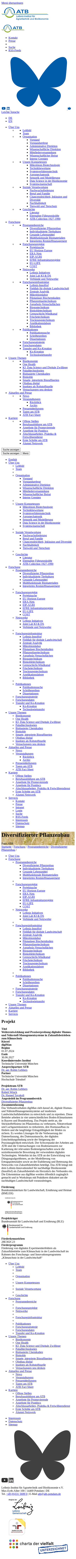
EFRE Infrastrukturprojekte (45, 259)
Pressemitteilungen (33, 408)
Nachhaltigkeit (38, 203)
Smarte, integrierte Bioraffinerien (41, 380)
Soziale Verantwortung (35, 187)
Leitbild (27, 130)
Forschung (14, 221)
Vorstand (35, 139)
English (12, 459)
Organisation (30, 136)
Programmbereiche (33, 225)
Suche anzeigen (11, 449)
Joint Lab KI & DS (40, 275)
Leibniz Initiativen (40, 272)
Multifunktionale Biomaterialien (47, 237)
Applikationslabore (40, 323)
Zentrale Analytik (39, 291)
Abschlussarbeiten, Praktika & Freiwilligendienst (39, 435)
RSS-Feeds (14, 50)
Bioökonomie (30, 361)
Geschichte (29, 209)
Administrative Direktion (43, 146)
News (26, 395)
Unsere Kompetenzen (35, 161)
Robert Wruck (9, 1092)
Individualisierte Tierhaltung (45, 231)
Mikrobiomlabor (39, 294)
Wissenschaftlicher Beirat (44, 155)
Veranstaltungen (31, 399)
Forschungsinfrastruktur (36, 282)
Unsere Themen (17, 357)
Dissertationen (38, 338)
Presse (12, 40)
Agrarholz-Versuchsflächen (45, 304)
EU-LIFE (35, 263)
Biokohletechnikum (41, 310)
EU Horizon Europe (41, 250)
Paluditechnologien (33, 370)
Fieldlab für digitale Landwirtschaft (49, 288)
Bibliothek (35, 326)
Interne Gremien (39, 158)
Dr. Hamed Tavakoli (12, 1095)
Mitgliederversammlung (43, 152)
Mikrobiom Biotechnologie (45, 165)
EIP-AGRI (36, 256)
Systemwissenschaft (41, 184)
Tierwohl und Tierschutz (43, 206)
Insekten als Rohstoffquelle (38, 386)
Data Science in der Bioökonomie (48, 180)
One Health (29, 364)
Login (19, 810)
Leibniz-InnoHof (39, 285)
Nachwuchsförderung (42, 190)
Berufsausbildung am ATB (37, 424)
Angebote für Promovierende (39, 427)
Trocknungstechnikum (42, 320)
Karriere (13, 418)
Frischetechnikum (39, 316)
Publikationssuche (40, 332)
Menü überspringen (12, 2)
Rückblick (35, 402)
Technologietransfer (41, 354)
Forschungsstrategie (34, 342)
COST (33, 266)
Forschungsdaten (32, 345)
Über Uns (13, 127)
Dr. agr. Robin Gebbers (14, 1069)
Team (26, 133)
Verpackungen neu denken (37, 389)
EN (10, 121)
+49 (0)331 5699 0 (16, 1493)
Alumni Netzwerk (33, 443)
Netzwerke (29, 269)
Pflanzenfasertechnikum (43, 301)
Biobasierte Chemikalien (36, 373)
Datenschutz (22, 823)
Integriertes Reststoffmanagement (48, 240)
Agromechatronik (39, 174)
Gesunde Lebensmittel (42, 234)
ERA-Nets (36, 253)
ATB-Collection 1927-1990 (45, 218)
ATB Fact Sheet (31, 414)
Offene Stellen (31, 421)
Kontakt (12, 37)
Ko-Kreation (37, 351)
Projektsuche (37, 247)
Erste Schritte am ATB (35, 440)
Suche (11, 47)
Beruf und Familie (40, 193)
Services (13, 797)
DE (10, 117)
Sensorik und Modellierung (45, 177)
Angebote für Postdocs (35, 430)
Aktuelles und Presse (20, 392)
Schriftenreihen (38, 335)
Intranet (20, 807)
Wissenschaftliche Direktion (45, 149)
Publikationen (30, 329)
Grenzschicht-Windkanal (43, 313)
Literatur (34, 212)
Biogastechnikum (39, 307)
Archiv (33, 405)
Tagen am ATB (31, 411)
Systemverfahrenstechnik (44, 171)
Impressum (22, 820)
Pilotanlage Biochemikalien (45, 297)
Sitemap (20, 826)
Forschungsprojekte (34, 244)
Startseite (6, 846)
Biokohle (28, 376)
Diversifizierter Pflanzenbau (45, 228)
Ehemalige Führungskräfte (44, 215)
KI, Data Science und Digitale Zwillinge (45, 367)
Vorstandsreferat (39, 142)
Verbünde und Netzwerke (44, 278)
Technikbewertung (40, 168)
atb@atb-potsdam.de (49, 1493)
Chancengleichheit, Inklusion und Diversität (47, 541)
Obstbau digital (31, 383)
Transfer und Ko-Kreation (37, 348)
